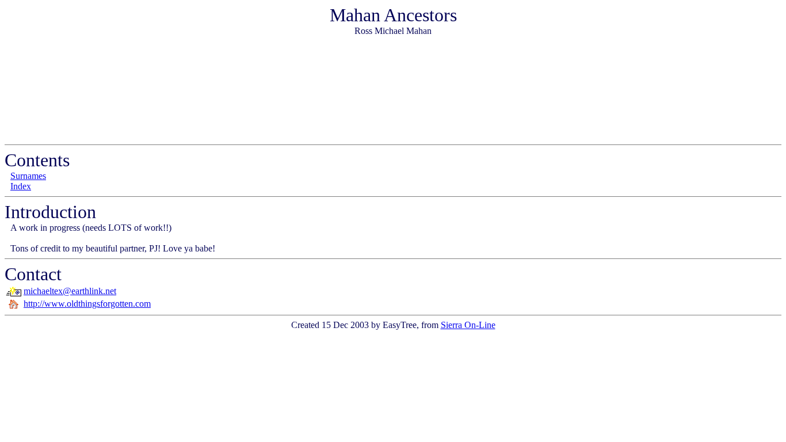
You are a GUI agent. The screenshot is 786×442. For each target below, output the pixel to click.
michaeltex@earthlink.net (70, 291)
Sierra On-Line (468, 325)
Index (20, 186)
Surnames (28, 176)
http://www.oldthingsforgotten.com (87, 303)
